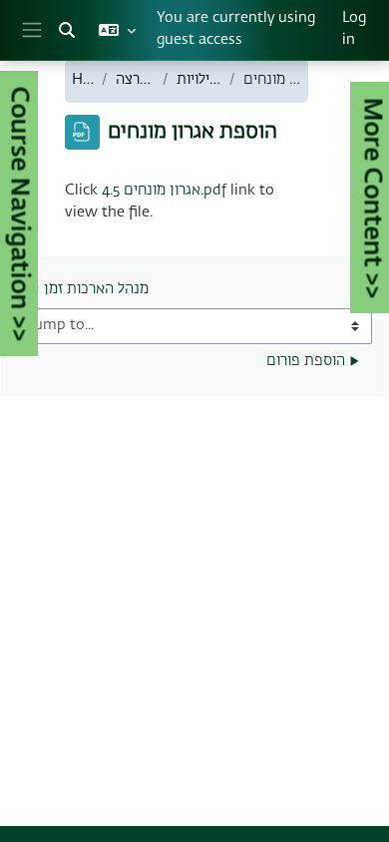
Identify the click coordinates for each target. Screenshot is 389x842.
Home (83, 80)
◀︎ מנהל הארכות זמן (89, 289)
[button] (67, 30)
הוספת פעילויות (199, 80)
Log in (354, 29)
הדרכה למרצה (135, 80)
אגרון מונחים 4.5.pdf (164, 191)
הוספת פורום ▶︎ (312, 361)
